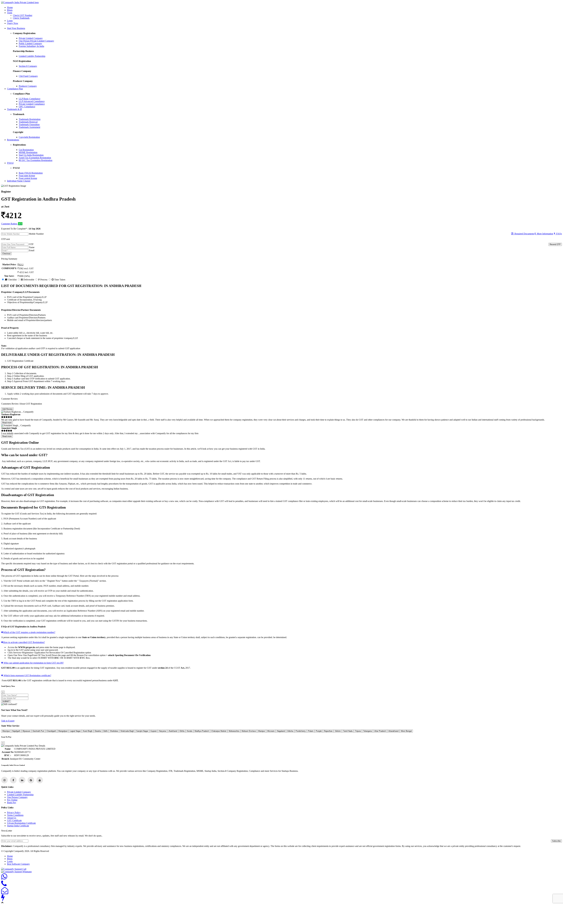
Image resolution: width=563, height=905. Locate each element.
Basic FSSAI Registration (31, 173)
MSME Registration (28, 152)
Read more (7, 423)
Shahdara (114, 731)
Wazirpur (6, 731)
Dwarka (98, 731)
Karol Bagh (87, 731)
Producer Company (28, 86)
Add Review (7, 409)
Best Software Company (18, 864)
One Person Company (17, 797)
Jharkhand (172, 731)
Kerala (189, 731)
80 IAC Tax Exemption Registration (35, 160)
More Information (544, 233)
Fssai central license (28, 178)
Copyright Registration (29, 137)
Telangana (367, 731)
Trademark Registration (29, 119)
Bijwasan (26, 731)
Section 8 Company (28, 66)
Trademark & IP (14, 109)
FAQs (558, 233)
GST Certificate (14, 820)
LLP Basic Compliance (29, 98)
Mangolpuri (63, 731)
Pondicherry (301, 731)
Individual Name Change (18, 181)
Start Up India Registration (31, 155)
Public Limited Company (30, 43)
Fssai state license (27, 175)
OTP (31, 244)
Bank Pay (11, 802)
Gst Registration (26, 149)
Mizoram (271, 731)
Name (31, 247)
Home (10, 7)
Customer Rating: (9, 223)
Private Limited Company (31, 38)
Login (10, 20)
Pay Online (12, 800)
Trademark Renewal (28, 122)
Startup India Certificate (18, 825)
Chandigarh (51, 731)
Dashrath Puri (38, 731)
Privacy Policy (14, 812)
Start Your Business (16, 28)
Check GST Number (22, 15)
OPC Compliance (27, 106)
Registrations (13, 140)
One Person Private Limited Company (36, 41)
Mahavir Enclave (249, 731)
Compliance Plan (15, 88)
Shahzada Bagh (127, 731)
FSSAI (10, 163)
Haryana (162, 731)
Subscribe (556, 841)
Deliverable (28, 279)
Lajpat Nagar (75, 731)
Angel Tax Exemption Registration (35, 157)
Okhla (181, 731)
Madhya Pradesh (202, 731)
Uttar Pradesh (380, 731)
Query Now (12, 23)
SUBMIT (6, 701)
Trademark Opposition (29, 124)
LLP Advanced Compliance (32, 101)
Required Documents (523, 233)
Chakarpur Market (218, 731)
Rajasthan (328, 731)
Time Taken (59, 279)
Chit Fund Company (28, 76)
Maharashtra (234, 731)
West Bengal (406, 731)
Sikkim (338, 731)
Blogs (9, 10)
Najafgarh (16, 731)
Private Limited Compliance (32, 104)
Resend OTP (555, 244)
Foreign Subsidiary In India (31, 46)
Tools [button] (9, 12)
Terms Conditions (15, 815)
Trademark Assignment (29, 127)
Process (43, 279)
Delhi (105, 731)
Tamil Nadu (348, 731)
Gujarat (153, 731)
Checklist (12, 279)
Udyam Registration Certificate (21, 823)
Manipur (261, 731)
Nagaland (281, 731)
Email (31, 250)
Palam (310, 731)
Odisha (290, 731)
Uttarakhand (393, 731)
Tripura (358, 731)
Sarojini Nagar (142, 731)
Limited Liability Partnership (32, 56)
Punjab (319, 731)
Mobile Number (36, 234)
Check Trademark (21, 18)
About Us (11, 818)
